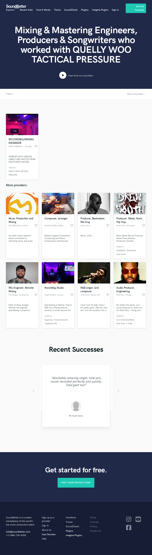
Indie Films (120, 324)
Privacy (93, 526)
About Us (46, 530)
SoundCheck (70, 10)
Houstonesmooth (61, 320)
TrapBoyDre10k (51, 324)
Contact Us (95, 531)
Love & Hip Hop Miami (125, 320)
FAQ (44, 539)
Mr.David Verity (76, 416)
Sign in (115, 10)
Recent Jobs (26, 10)
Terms (93, 517)
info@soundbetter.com (18, 531)
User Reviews (49, 534)
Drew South (131, 250)
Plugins (84, 10)
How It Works (43, 10)
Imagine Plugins (100, 10)
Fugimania (49, 320)
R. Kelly (129, 324)
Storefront (71, 517)
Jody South (121, 254)
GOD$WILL (120, 250)
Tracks (57, 10)
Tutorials (94, 522)
